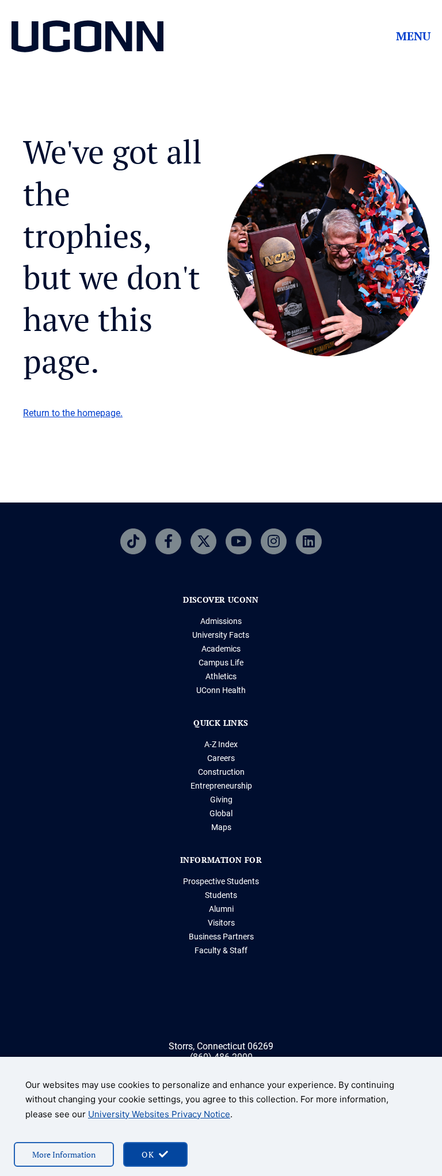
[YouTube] (239, 541)
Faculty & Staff (221, 950)
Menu (413, 36)
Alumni (221, 909)
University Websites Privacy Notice (159, 1114)
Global (221, 813)
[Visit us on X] (203, 541)
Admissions (221, 621)
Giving (221, 799)
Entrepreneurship (221, 785)
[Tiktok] (133, 541)
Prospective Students (221, 881)
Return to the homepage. (73, 413)
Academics (221, 648)
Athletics (221, 676)
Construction (221, 772)
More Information (64, 1154)
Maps (221, 827)
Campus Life (221, 662)
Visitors (221, 922)
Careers (221, 758)
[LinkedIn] (309, 541)
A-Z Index (221, 744)
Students (221, 895)
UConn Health (221, 690)
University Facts (220, 635)
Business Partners (221, 936)
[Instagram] (274, 541)
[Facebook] (168, 541)
